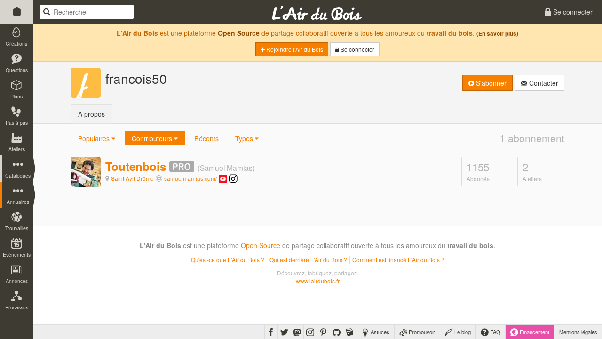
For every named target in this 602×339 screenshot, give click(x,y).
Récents (206, 138)
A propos (91, 114)
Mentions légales (578, 332)
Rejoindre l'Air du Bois (294, 49)
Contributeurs (153, 138)
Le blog (462, 332)
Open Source (239, 33)
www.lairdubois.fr (318, 281)
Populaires (94, 138)
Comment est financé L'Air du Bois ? (398, 260)
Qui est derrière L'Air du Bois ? (308, 260)
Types (245, 138)
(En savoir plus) (497, 34)
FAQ (494, 332)
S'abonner (490, 83)
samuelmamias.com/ (190, 178)
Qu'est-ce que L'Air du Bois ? (227, 260)
